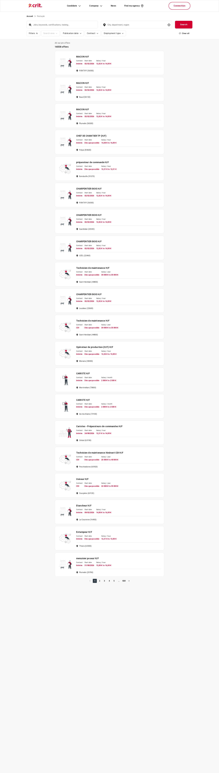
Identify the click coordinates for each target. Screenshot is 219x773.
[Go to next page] (129, 581)
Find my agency (132, 6)
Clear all (185, 33)
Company (93, 6)
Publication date (70, 33)
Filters (32, 33)
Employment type (112, 33)
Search (183, 24)
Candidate (72, 6)
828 (123, 581)
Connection (179, 6)
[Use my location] (168, 24)
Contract (91, 33)
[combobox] (136, 26)
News (113, 6)
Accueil (30, 16)
